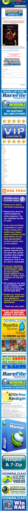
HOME (2, 8)
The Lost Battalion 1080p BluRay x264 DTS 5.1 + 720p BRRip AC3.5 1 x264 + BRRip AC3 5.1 (12, 412)
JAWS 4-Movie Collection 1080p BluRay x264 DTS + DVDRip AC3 (18, 17)
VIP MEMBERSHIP (6, 8)
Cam (3, 167)
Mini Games (4, 153)
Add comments (23, 19)
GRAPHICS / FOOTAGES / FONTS (5, 159)
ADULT (3, 146)
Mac (3, 179)
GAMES (3, 152)
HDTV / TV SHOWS (4, 160)
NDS (3, 154)
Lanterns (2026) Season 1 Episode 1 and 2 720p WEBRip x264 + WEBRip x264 (11, 406)
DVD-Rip (8, 19)
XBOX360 (4, 158)
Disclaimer (12, 8)
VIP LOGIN (9, 8)
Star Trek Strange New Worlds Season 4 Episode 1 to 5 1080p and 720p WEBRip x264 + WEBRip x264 (13, 407)
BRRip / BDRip (4, 166)
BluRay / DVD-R (5, 165)
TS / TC (4, 173)
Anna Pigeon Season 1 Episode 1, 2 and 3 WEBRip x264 (8, 410)
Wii (3, 157)
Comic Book (4, 150)
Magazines (4, 151)
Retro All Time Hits (4, 409)
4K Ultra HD (4, 164)
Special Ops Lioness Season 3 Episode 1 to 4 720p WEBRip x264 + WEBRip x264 (11, 405)
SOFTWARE (3, 178)
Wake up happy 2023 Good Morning (6, 17)
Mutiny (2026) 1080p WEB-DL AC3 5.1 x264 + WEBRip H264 (9, 411)
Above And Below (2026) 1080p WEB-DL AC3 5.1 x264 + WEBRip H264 (10, 414)
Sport (3, 180)
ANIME (3, 147)
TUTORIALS (3, 181)
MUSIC (3, 174)
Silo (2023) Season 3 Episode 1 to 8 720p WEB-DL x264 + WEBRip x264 (10, 416)
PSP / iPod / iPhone (5, 171)
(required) (4, 71)
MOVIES (6, 19)
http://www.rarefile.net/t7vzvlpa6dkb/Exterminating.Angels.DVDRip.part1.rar (11, 50)
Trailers (4, 172)
